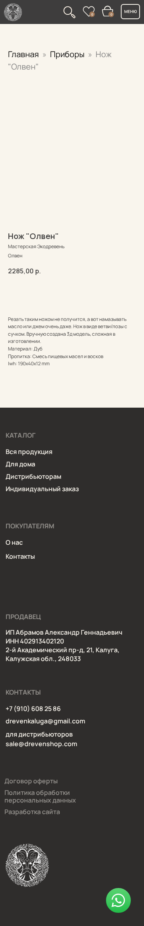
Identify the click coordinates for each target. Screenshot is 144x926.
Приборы (68, 54)
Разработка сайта (32, 811)
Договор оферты (31, 781)
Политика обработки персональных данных (40, 796)
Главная (23, 54)
